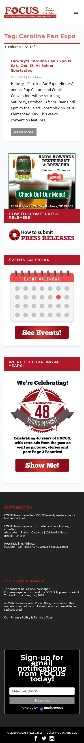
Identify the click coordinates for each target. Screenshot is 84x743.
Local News (35, 77)
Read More (24, 132)
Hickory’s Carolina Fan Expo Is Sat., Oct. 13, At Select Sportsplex (41, 66)
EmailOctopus (53, 707)
